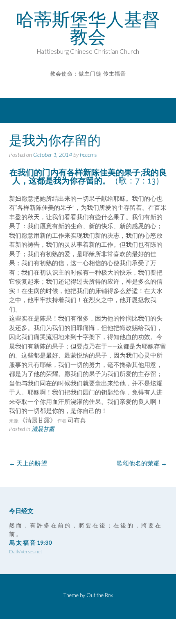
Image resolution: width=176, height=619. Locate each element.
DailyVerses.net (25, 551)
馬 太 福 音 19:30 (30, 542)
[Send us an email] (82, 85)
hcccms (88, 154)
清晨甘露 (43, 428)
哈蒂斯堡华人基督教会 (88, 28)
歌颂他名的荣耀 (142, 463)
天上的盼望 (28, 463)
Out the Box (99, 595)
